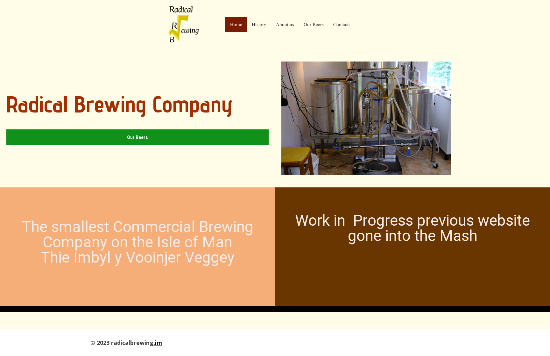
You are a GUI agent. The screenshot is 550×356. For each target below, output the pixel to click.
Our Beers (314, 24)
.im (157, 342)
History (259, 24)
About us (285, 24)
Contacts (341, 24)
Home (236, 24)
